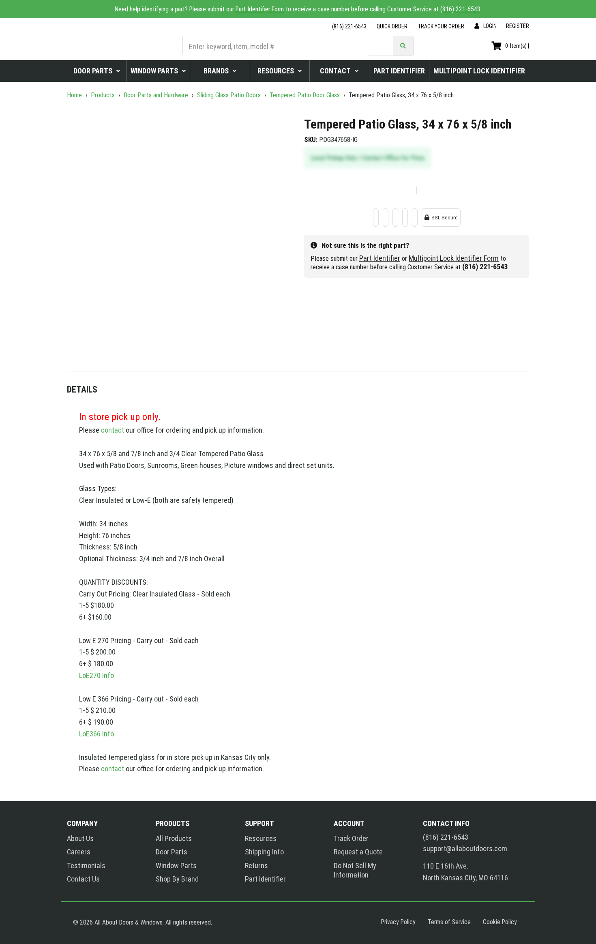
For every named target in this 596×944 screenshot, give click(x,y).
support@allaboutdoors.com (465, 848)
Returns (256, 865)
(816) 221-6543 (460, 9)
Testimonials (86, 865)
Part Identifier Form (260, 9)
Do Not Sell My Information (355, 870)
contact (112, 430)
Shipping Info (264, 851)
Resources (261, 838)
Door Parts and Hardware (156, 95)
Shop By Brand (177, 879)
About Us (80, 838)
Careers (78, 851)
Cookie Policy (500, 922)
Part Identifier (379, 258)
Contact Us (83, 879)
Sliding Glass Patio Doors (228, 95)
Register (517, 26)
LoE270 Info (96, 675)
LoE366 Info (96, 733)
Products (102, 95)
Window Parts (176, 865)
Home (75, 95)
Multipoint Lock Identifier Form (454, 258)
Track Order (351, 838)
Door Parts (171, 851)
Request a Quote (358, 851)
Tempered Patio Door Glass (304, 95)
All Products (174, 838)
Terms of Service (449, 922)
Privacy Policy (398, 922)
